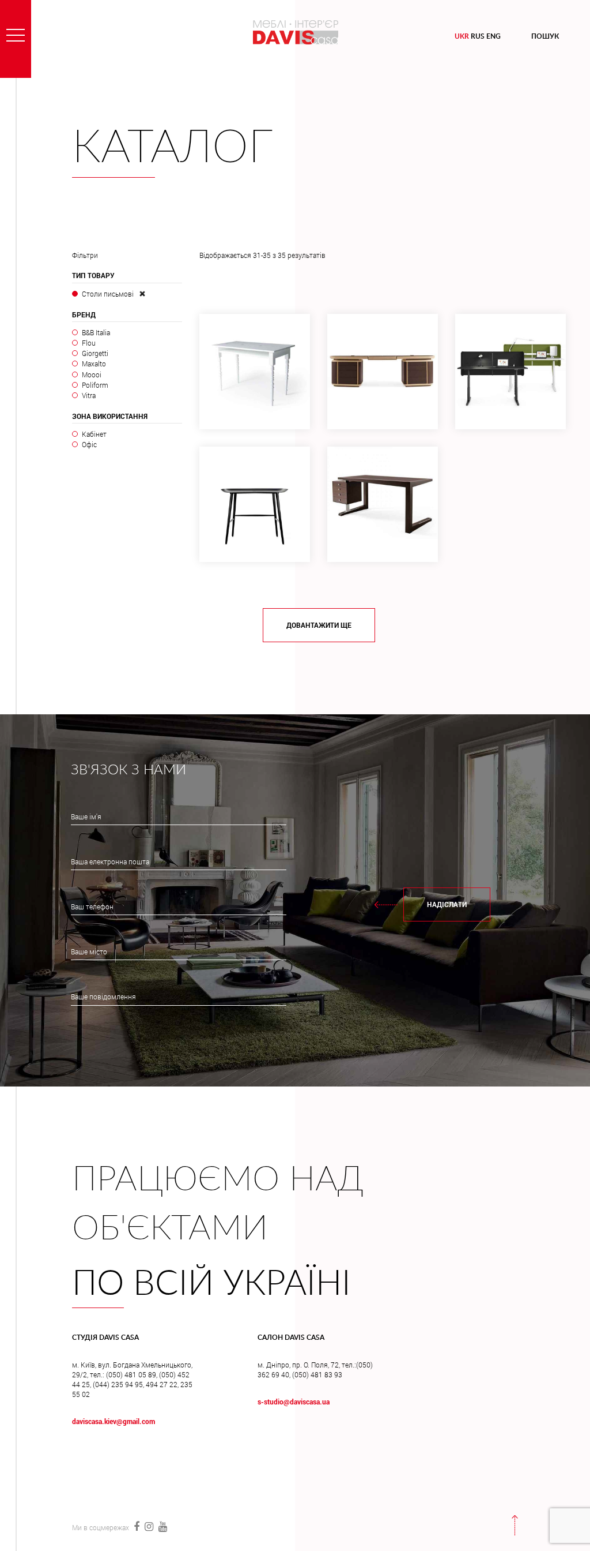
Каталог (172, 148)
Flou (89, 342)
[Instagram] (149, 1526)
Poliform (95, 384)
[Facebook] (136, 1526)
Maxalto (94, 363)
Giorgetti (95, 353)
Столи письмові (108, 293)
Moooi (91, 374)
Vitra (89, 395)
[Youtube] (161, 1526)
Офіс (89, 444)
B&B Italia (96, 332)
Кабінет (94, 434)
